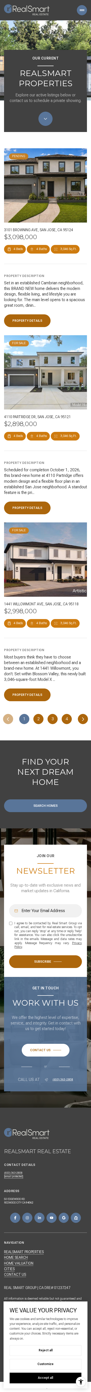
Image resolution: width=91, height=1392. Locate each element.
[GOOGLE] (64, 1218)
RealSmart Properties (24, 1252)
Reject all (46, 1350)
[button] (46, 1050)
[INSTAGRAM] (27, 1218)
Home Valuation (18, 1263)
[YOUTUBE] (52, 1218)
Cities (9, 1269)
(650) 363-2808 (63, 1079)
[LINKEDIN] (39, 1218)
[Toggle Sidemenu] (82, 10)
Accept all (45, 1378)
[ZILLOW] (76, 1218)
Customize (45, 1364)
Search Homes (45, 806)
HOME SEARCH (16, 1257)
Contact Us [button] (15, 1274)
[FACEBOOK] (15, 1218)
